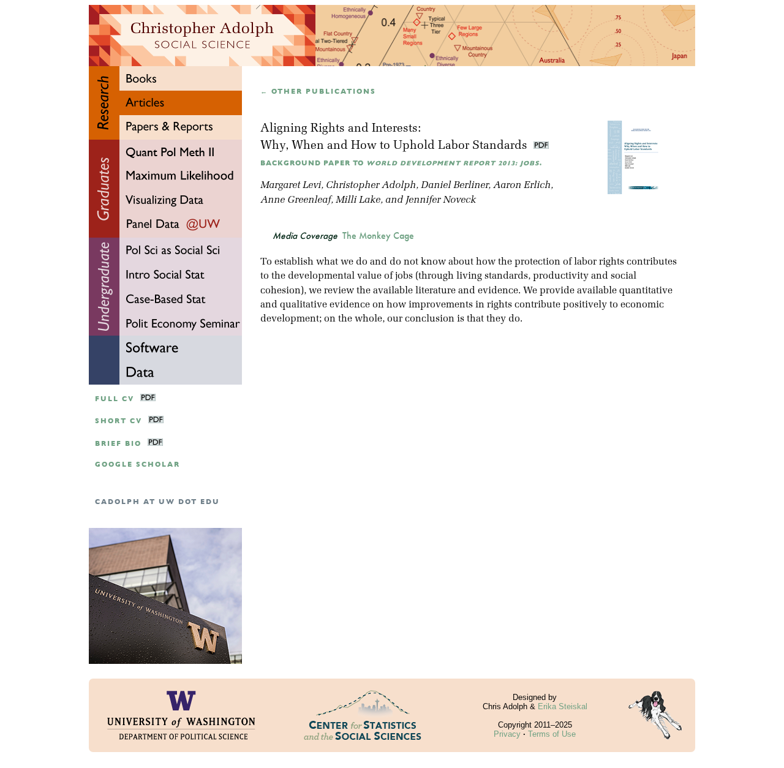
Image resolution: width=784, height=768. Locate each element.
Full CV (114, 399)
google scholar (137, 465)
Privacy (507, 734)
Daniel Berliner (454, 185)
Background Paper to (401, 163)
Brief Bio (118, 444)
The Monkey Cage (378, 235)
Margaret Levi (290, 185)
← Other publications (318, 92)
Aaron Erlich (522, 185)
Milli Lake (358, 200)
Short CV (118, 421)
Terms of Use (552, 734)
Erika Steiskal (562, 706)
